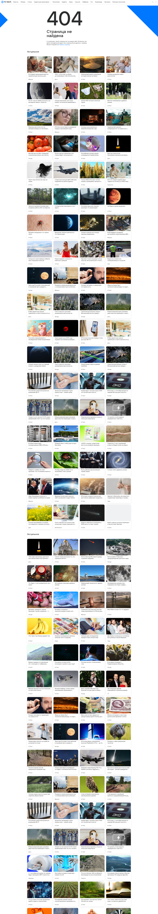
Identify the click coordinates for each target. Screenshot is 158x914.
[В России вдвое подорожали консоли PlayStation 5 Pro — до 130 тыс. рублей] (92, 841)
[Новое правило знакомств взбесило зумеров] (65, 253)
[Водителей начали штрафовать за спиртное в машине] (39, 622)
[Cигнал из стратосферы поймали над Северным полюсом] (39, 253)
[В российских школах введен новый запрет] (92, 464)
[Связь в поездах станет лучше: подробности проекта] (39, 596)
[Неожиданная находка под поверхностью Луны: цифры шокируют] (118, 683)
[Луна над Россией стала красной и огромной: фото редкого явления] (39, 279)
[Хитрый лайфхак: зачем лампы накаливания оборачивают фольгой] (65, 788)
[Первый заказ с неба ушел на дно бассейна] (65, 437)
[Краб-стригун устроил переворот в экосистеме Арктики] (118, 517)
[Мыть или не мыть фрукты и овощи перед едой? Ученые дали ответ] (92, 815)
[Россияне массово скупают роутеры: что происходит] (92, 200)
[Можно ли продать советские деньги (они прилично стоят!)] (118, 815)
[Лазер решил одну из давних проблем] (92, 358)
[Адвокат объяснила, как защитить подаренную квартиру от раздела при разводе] (118, 490)
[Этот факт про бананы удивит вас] (39, 735)
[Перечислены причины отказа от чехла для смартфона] (92, 411)
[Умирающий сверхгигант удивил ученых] (92, 683)
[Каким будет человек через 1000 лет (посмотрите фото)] (92, 385)
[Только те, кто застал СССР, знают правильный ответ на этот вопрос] (39, 411)
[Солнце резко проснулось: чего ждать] (65, 200)
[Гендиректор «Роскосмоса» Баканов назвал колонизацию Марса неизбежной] (118, 569)
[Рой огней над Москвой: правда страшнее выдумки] (92, 656)
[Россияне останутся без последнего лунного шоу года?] (65, 762)
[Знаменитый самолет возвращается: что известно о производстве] (118, 121)
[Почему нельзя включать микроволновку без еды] (92, 121)
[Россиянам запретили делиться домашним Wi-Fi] (39, 385)
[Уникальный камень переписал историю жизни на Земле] (92, 68)
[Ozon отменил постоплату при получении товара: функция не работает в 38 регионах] (65, 517)
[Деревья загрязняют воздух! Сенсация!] (92, 622)
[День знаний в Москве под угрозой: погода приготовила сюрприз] (92, 788)
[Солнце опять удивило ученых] (118, 464)
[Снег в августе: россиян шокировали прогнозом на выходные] (65, 306)
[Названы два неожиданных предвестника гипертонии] (92, 735)
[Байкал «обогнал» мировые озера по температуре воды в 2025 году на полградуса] (65, 543)
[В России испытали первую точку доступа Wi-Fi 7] (92, 332)
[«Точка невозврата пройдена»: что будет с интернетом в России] (65, 867)
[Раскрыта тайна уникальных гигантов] (118, 841)
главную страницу (64, 44)
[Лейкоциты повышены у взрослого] (118, 622)
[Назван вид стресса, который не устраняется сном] (39, 841)
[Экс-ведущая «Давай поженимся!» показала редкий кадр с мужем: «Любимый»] (118, 788)
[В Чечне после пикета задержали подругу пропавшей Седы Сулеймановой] (65, 121)
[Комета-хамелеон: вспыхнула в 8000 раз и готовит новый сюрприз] (92, 517)
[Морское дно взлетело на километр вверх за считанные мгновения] (39, 121)
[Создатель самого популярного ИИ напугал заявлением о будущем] (118, 596)
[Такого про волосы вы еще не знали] (39, 174)
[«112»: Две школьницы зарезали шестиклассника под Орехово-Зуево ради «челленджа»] (39, 656)
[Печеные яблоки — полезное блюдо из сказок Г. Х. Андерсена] (65, 622)
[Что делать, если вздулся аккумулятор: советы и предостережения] (118, 411)
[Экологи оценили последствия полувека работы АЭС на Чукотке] (39, 200)
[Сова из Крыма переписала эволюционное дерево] (92, 894)
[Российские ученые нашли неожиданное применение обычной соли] (92, 147)
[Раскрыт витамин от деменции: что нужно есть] (92, 279)
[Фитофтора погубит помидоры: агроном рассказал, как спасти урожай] (39, 147)
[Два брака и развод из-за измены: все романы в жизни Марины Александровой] (118, 735)
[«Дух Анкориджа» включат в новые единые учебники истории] (39, 490)
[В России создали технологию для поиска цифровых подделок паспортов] (92, 490)
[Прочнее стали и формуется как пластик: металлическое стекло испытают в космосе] (92, 253)
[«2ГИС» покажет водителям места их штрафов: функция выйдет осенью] (92, 437)
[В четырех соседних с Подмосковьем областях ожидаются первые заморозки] (118, 762)
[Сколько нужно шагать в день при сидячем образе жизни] (39, 894)
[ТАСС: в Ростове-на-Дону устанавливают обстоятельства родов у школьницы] (65, 68)
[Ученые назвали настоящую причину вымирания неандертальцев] (92, 227)
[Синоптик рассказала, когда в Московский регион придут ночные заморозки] (92, 306)
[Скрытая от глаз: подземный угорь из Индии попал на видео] (118, 437)
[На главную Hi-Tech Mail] (7, 2)
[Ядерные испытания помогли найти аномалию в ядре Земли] (65, 490)
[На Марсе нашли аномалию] (118, 200)
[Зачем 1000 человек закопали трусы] (92, 95)
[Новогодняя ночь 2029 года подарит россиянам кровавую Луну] (65, 332)
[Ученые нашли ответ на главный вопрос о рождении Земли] (39, 358)
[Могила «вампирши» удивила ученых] (118, 95)
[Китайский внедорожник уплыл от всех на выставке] (92, 596)
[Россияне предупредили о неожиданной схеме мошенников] (39, 332)
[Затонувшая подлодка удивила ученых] (65, 683)
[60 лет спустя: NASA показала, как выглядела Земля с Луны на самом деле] (39, 95)
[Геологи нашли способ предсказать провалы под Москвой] (39, 867)
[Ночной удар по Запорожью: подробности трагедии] (39, 543)
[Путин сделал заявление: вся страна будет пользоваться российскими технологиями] (65, 147)
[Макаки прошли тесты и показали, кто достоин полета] (39, 788)
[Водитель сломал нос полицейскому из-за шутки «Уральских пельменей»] (118, 253)
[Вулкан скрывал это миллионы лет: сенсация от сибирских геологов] (39, 762)
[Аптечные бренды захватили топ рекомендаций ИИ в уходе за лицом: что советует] (92, 569)
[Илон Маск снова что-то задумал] (118, 709)
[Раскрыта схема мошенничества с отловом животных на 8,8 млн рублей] (65, 279)
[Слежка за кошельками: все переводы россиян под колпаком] (65, 569)
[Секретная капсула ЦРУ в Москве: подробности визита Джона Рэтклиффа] (65, 174)
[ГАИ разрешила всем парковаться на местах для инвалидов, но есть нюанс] (39, 569)
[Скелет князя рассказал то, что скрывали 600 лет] (65, 656)
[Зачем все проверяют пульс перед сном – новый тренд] (65, 385)
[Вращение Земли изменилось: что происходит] (65, 227)
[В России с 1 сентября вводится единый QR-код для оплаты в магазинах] (118, 385)
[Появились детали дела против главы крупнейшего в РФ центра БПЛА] (92, 709)
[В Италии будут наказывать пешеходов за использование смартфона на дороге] (118, 543)
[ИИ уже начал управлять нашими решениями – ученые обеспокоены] (92, 543)
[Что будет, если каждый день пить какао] (39, 683)
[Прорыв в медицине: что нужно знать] (39, 227)
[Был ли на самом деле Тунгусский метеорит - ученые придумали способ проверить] (118, 867)
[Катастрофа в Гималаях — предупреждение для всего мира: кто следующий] (118, 656)
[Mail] (2, 2)
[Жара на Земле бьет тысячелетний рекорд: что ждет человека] (118, 279)
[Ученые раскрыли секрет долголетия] (118, 68)
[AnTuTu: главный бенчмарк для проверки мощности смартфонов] (65, 596)
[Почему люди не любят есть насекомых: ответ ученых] (65, 464)
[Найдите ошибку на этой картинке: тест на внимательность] (39, 464)
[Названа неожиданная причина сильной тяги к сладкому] (65, 735)
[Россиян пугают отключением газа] (92, 762)
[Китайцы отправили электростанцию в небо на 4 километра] (65, 709)
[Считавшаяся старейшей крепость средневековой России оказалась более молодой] (118, 894)
